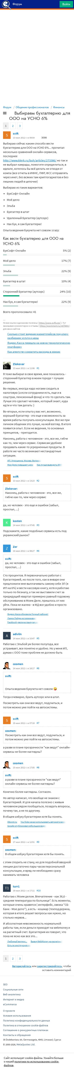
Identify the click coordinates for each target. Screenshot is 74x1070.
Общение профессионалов (32, 107)
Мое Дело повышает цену (20, 464)
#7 (38, 723)
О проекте (9, 1010)
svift (15, 133)
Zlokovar (18, 364)
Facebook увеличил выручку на (23, 622)
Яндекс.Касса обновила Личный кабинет (27, 614)
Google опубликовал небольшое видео (26, 825)
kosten (17, 521)
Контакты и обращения (17, 1035)
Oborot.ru (12, 821)
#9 (38, 842)
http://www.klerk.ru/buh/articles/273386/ (29, 160)
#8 (38, 767)
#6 (38, 668)
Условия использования (17, 1015)
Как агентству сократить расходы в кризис (33, 351)
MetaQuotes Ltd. (26, 1044)
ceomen (18, 664)
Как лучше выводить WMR (49, 464)
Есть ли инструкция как (19, 945)
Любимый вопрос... (17, 941)
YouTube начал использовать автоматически (43, 821)
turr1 (16, 886)
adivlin (17, 634)
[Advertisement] (37, 19)
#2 (38, 480)
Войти (66, 4)
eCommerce (10, 1004)
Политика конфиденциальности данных (26, 1020)
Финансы (59, 107)
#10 (39, 890)
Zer (15, 547)
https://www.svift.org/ (50, 322)
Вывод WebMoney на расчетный (47, 941)
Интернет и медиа (13, 999)
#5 (38, 638)
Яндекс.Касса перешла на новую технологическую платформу (38, 345)
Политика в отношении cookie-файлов (25, 1025)
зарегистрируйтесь (49, 966)
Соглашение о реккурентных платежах (25, 1030)
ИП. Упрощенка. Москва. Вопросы (24, 460)
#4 (38, 551)
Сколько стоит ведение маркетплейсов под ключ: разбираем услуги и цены (37, 336)
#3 (38, 525)
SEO (5, 984)
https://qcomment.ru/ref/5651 (54, 325)
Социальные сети (13, 989)
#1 (38, 368)
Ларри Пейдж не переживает (22, 618)
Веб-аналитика (11, 994)
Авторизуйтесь (21, 966)
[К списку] (11, 114)
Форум (7, 107)
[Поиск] (55, 5)
